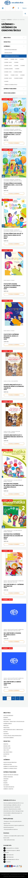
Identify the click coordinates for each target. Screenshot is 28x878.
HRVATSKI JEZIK (7, 748)
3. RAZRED (16, 62)
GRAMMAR (6, 778)
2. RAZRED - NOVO (8, 62)
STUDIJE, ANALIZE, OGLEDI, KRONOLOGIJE (12, 735)
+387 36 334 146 (9, 857)
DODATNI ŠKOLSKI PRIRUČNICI (11, 49)
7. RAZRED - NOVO (14, 75)
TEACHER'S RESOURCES (9, 787)
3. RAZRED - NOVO (8, 65)
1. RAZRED (6, 59)
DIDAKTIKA (7, 42)
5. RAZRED (23, 65)
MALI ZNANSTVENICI (8, 752)
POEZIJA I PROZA (7, 719)
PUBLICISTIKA (6, 727)
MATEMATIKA (6, 754)
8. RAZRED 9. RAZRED (18, 78)
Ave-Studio (22, 876)
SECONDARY (6, 785)
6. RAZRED (17, 68)
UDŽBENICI (7, 46)
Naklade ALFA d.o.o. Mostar (12, 848)
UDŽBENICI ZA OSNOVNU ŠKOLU (12, 56)
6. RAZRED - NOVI (7, 72)
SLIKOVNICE (6, 733)
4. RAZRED (16, 65)
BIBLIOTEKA (7, 37)
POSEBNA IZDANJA (8, 723)
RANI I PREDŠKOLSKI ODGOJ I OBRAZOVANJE (13, 729)
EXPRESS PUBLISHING (10, 89)
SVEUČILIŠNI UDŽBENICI (9, 737)
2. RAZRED (22, 59)
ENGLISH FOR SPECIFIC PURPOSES (11, 774)
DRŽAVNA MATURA (8, 52)
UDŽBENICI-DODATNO (8, 789)
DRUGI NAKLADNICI (9, 93)
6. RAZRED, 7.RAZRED (18, 72)
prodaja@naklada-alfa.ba (12, 859)
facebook (8, 861)
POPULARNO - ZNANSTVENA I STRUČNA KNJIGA (14, 721)
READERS (6, 783)
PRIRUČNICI (6, 725)
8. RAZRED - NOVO (8, 78)
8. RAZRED (22, 75)
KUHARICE (6, 717)
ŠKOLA (5, 756)
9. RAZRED (6, 81)
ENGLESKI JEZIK (7, 746)
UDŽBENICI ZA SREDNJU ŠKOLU (11, 84)
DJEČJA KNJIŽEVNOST (8, 715)
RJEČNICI (6, 731)
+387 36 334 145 (9, 854)
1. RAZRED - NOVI (13, 59)
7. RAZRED (6, 75)
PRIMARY (5, 780)
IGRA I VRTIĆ (6, 750)
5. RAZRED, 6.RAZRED (8, 68)
